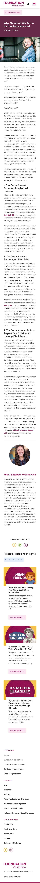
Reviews (7, 755)
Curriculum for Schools (13, 769)
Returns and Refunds (12, 843)
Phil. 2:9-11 (8, 305)
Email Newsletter (11, 829)
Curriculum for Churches (14, 764)
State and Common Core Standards (19, 813)
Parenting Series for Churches (16, 799)
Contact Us (8, 824)
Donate (7, 838)
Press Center (9, 833)
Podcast (7, 794)
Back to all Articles (14, 12)
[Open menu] (34, 4)
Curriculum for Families (13, 760)
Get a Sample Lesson (12, 774)
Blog (5, 785)
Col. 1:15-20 (9, 215)
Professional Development (15, 803)
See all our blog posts (12, 560)
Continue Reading (16, 617)
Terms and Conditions (12, 877)
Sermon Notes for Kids (13, 808)
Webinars (7, 790)
